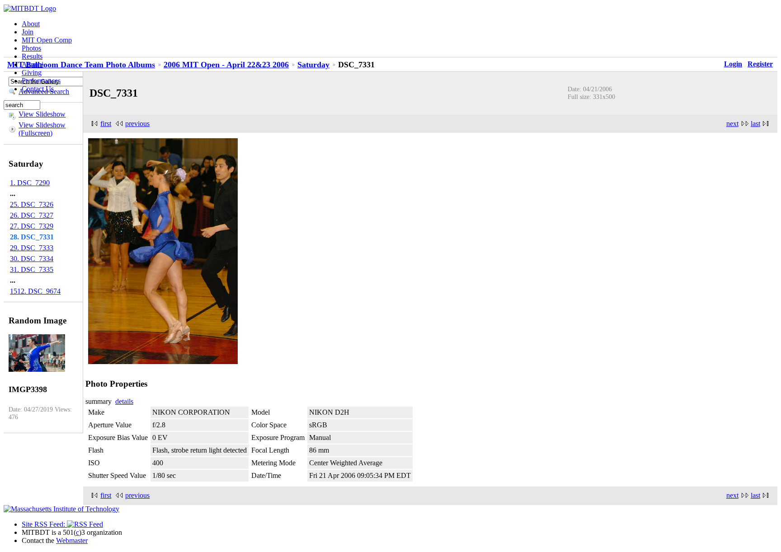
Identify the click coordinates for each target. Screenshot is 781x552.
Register (760, 64)
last (755, 123)
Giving (32, 72)
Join (27, 32)
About (31, 24)
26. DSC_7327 (31, 215)
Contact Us (38, 89)
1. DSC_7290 (30, 183)
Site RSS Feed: (44, 524)
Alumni (32, 64)
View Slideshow (42, 114)
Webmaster (72, 540)
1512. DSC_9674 (35, 291)
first (105, 123)
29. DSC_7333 (31, 248)
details (124, 401)
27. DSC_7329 (31, 226)
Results (32, 56)
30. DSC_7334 (31, 258)
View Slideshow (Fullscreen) (42, 129)
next (732, 123)
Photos (31, 48)
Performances (41, 80)
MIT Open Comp (47, 40)
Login (733, 64)
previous (137, 123)
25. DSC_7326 (31, 204)
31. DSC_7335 (31, 269)
